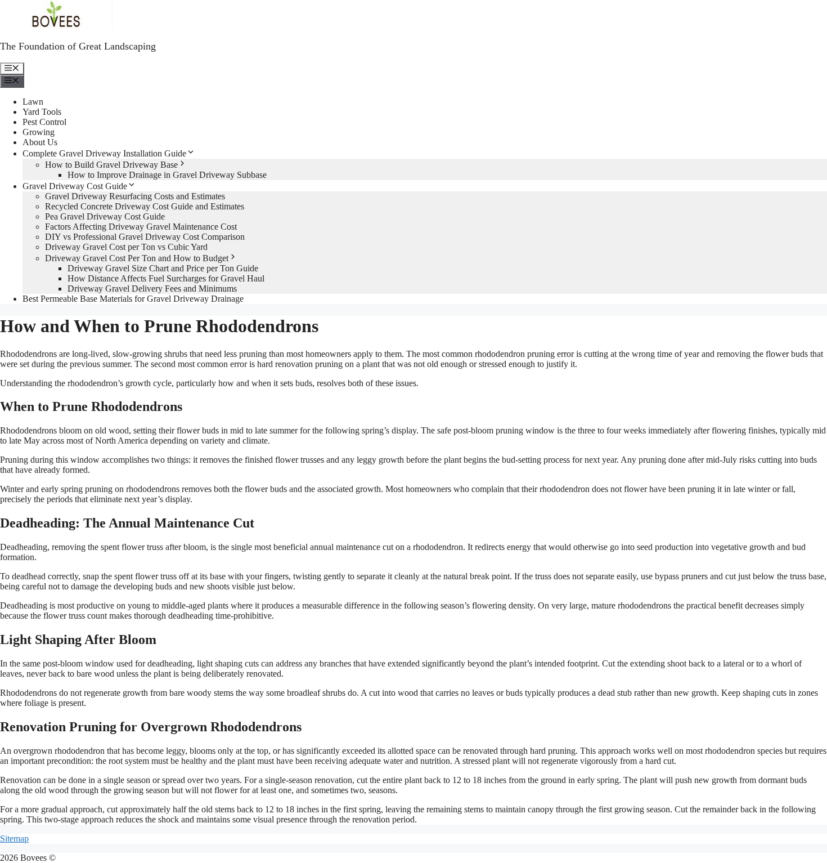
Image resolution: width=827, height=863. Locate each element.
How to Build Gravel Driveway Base (111, 164)
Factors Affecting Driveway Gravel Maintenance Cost (141, 226)
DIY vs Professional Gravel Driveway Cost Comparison (145, 237)
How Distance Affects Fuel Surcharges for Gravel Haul (166, 278)
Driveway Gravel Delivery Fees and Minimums (152, 288)
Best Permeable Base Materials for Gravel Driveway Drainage (133, 298)
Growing (39, 132)
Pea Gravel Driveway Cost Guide (105, 216)
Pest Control (44, 122)
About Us (40, 142)
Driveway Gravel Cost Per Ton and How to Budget (136, 258)
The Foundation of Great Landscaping (78, 46)
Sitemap (14, 838)
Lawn (33, 101)
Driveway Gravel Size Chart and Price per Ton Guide (163, 268)
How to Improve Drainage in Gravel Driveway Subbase (167, 175)
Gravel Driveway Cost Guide (75, 186)
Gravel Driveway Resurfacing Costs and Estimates (135, 196)
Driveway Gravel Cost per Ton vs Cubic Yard (126, 247)
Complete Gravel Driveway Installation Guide (104, 153)
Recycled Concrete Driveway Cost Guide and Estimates (144, 206)
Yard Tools (42, 112)
